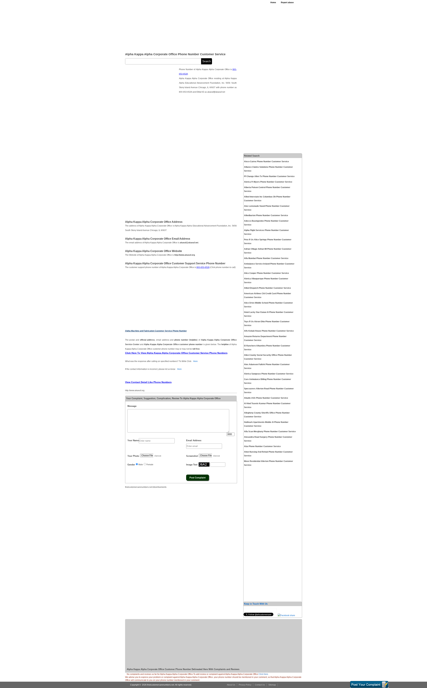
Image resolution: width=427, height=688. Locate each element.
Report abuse (287, 3)
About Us (231, 685)
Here (195, 361)
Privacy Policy (245, 685)
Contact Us (260, 685)
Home (273, 3)
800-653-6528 (202, 267)
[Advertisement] (206, 25)
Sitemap (272, 685)
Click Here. (264, 674)
